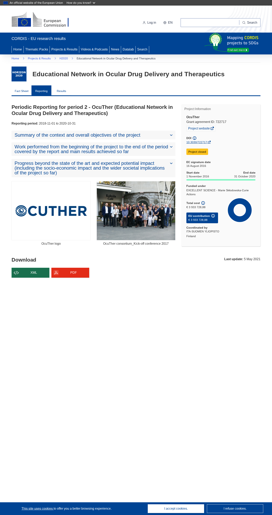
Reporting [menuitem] (41, 91)
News (115, 49)
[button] (168, 22)
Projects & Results (64, 49)
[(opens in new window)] (44, 20)
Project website (199, 128)
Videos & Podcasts (94, 49)
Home (17, 49)
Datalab (128, 49)
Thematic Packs (36, 49)
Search (142, 49)
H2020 (64, 58)
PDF (73, 272)
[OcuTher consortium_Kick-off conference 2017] (136, 210)
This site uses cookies (38, 508)
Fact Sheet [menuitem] (21, 91)
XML (33, 272)
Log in (151, 22)
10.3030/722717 (196, 142)
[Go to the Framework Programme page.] (19, 74)
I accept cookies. (176, 508)
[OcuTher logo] (51, 210)
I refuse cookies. (235, 508)
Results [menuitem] (61, 91)
